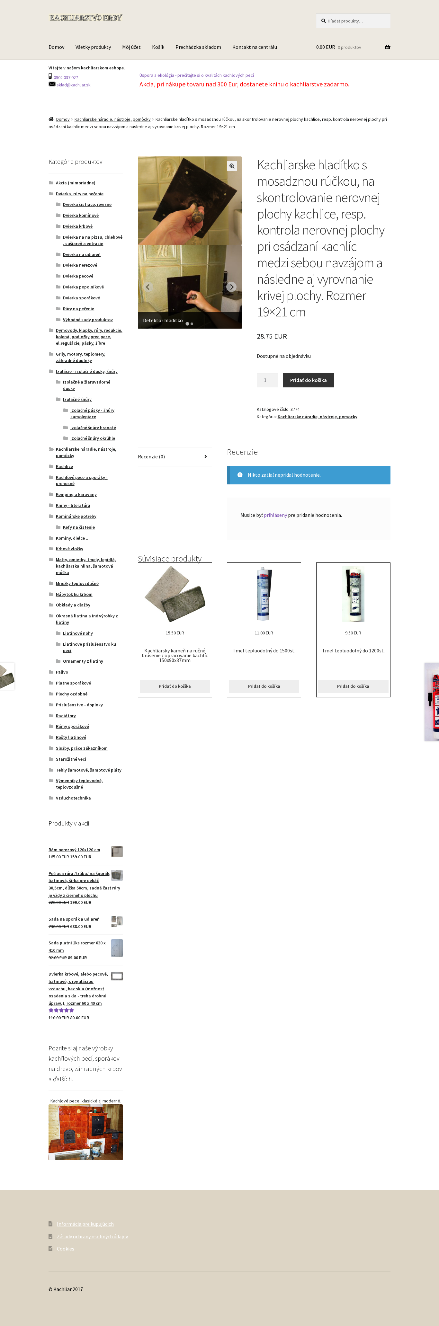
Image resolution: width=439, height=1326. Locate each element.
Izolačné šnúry (77, 399)
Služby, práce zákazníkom (82, 748)
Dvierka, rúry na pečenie (79, 194)
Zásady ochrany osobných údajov (92, 1236)
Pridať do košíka (308, 380)
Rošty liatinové (71, 737)
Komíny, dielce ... (73, 538)
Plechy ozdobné (71, 694)
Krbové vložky (69, 549)
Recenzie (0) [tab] (151, 456)
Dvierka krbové (78, 226)
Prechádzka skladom (198, 47)
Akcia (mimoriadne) (75, 183)
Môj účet (131, 47)
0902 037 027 (65, 77)
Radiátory (66, 716)
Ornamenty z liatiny (83, 661)
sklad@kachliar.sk (73, 85)
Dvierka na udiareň (82, 254)
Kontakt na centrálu (254, 47)
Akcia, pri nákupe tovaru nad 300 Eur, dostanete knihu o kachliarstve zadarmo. (245, 84)
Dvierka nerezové (80, 265)
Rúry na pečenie (78, 309)
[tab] (187, 324)
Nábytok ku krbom (74, 594)
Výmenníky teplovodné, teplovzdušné (79, 784)
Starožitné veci (71, 759)
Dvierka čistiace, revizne (87, 204)
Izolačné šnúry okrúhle (92, 438)
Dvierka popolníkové (83, 287)
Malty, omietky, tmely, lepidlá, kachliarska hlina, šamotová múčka (86, 566)
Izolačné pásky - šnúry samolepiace (92, 413)
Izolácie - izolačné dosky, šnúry (87, 371)
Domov (56, 47)
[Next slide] (231, 287)
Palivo (62, 672)
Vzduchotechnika (73, 798)
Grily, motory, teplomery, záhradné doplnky (80, 357)
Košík (158, 47)
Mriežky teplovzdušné (77, 583)
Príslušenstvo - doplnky (79, 705)
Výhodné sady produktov (88, 320)
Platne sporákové (73, 683)
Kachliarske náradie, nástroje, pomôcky (113, 119)
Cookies (65, 1248)
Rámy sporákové (72, 726)
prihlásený (275, 515)
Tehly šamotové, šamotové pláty (88, 770)
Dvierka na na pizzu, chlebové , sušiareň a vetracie (92, 240)
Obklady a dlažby (73, 605)
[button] (232, 166)
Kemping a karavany (76, 494)
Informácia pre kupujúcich (85, 1224)
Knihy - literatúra (73, 505)
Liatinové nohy (78, 633)
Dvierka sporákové (81, 298)
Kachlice (64, 466)
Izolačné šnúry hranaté (93, 427)
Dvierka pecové (78, 276)
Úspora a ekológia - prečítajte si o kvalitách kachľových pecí (196, 75)
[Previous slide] (148, 287)
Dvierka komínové (81, 215)
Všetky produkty (93, 47)
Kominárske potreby (76, 516)
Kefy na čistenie (79, 527)
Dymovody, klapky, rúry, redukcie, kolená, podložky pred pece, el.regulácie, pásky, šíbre (89, 336)
